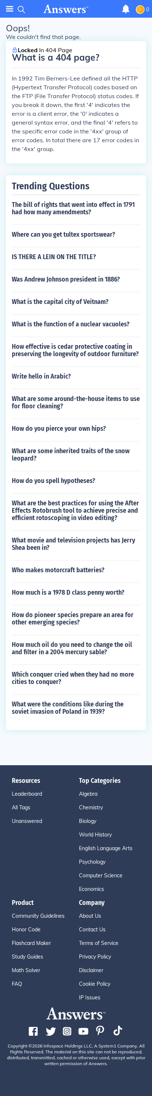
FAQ (17, 984)
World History (95, 834)
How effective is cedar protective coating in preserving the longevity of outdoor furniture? (75, 350)
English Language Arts (105, 848)
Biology (87, 821)
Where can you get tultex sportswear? (63, 234)
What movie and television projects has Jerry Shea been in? (73, 544)
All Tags (21, 807)
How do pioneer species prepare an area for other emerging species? (73, 618)
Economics (91, 889)
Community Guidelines (38, 916)
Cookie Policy (94, 984)
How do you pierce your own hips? (59, 429)
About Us (90, 916)
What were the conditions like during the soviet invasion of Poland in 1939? (68, 708)
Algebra (88, 794)
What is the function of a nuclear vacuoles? (70, 324)
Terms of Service (98, 943)
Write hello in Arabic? (41, 376)
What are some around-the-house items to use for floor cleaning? (76, 402)
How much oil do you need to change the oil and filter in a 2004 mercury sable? (72, 648)
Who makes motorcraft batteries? (58, 570)
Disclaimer (91, 970)
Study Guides (27, 956)
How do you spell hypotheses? (53, 481)
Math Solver (26, 970)
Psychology (92, 862)
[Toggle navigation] (9, 9)
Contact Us (92, 929)
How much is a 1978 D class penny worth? (68, 592)
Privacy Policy (95, 956)
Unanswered (27, 821)
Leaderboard (27, 794)
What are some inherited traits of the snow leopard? (70, 454)
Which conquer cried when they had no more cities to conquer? (73, 678)
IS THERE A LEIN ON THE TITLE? (54, 257)
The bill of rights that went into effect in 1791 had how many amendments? (73, 208)
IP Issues (89, 997)
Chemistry (91, 807)
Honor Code (26, 929)
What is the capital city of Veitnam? (60, 302)
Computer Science (100, 875)
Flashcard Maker (31, 943)
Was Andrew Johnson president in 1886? (66, 279)
